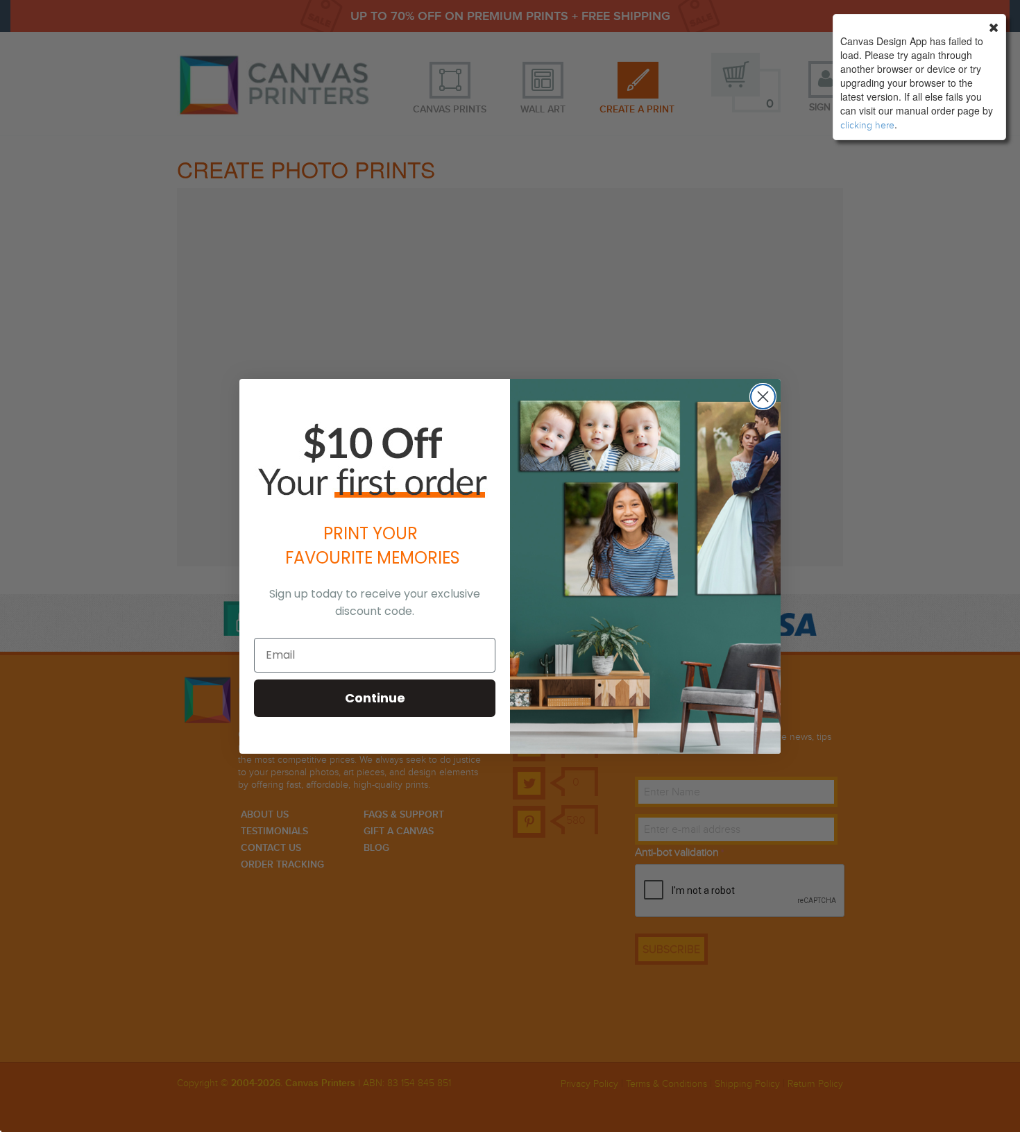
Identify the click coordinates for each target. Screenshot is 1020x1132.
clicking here (867, 125)
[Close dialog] (763, 397)
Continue (375, 698)
